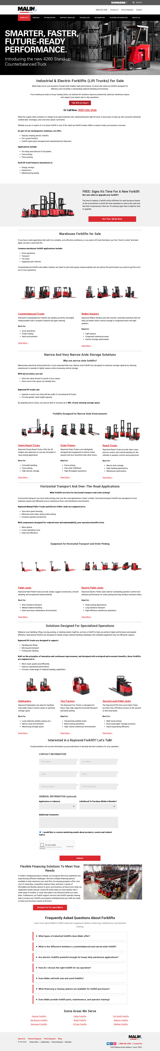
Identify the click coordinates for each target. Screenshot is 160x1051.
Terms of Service (57, 1042)
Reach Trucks (110, 445)
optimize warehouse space (118, 94)
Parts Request (50, 1039)
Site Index (68, 1042)
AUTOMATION (100, 17)
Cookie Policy (45, 1042)
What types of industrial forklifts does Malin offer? (64, 936)
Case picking (27, 154)
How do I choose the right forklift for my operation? (65, 967)
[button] (135, 2)
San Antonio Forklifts (38, 1020)
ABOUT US (136, 17)
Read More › (23, 343)
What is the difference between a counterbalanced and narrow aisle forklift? (77, 946)
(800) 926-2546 (87, 110)
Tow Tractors (67, 701)
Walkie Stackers (90, 313)
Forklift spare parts (29, 141)
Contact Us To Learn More (50, 907)
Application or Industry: (49, 801)
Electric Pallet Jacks (92, 587)
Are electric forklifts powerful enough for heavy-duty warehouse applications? (78, 957)
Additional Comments (49, 815)
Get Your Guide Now (112, 219)
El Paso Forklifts (80, 1024)
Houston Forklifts (39, 1016)
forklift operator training (70, 895)
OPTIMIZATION (49, 17)
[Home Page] (31, 10)
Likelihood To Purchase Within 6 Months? (98, 801)
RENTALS (36, 17)
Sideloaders (24, 701)
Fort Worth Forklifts (121, 1016)
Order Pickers (67, 445)
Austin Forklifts (80, 1020)
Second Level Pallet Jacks (117, 701)
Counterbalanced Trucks (31, 313)
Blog (60, 1039)
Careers (139, 10)
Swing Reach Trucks (29, 445)
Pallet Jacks (24, 587)
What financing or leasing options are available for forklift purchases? (74, 989)
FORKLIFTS (24, 17)
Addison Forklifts (121, 1020)
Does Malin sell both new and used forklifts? (61, 978)
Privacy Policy (34, 1042)
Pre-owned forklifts (30, 138)
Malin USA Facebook (111, 1043)
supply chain (31, 117)
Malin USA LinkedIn (108, 1043)
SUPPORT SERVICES (67, 17)
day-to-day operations (90, 97)
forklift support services (47, 895)
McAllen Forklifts (121, 1024)
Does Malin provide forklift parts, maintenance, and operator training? (74, 999)
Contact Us (114, 10)
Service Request (127, 10)
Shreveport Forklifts (39, 1024)
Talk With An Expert (80, 103)
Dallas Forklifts (80, 1016)
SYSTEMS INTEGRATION (119, 17)
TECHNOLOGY (85, 17)
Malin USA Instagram (114, 1043)
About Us (21, 1039)
